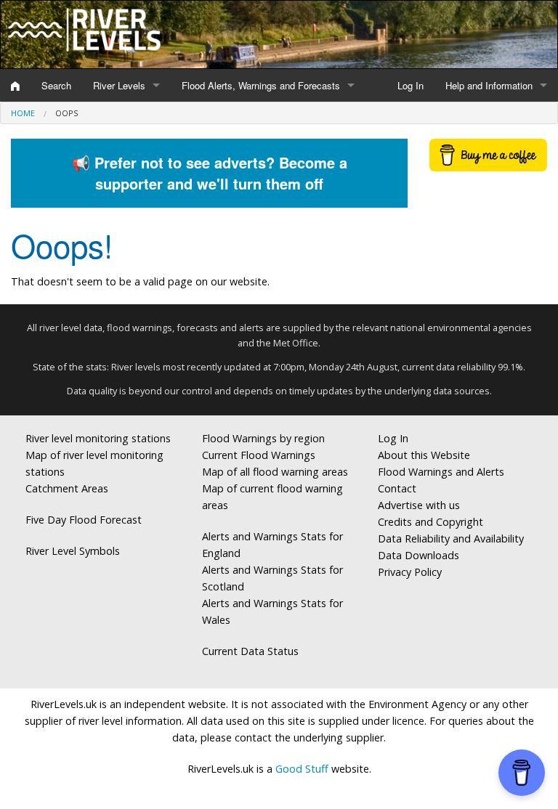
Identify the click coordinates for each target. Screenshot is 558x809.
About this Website (424, 455)
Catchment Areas (66, 488)
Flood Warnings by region (263, 438)
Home (23, 112)
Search (56, 85)
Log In (410, 85)
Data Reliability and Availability (451, 538)
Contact (397, 488)
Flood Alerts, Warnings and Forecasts (261, 85)
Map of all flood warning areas (275, 472)
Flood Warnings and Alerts (441, 472)
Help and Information (489, 85)
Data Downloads (418, 555)
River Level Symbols (72, 551)
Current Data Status (250, 651)
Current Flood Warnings (258, 455)
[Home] (15, 85)
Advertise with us (419, 505)
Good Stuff (301, 769)
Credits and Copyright (430, 522)
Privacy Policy (410, 572)
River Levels (119, 85)
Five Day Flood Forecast (83, 520)
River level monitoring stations (98, 438)
